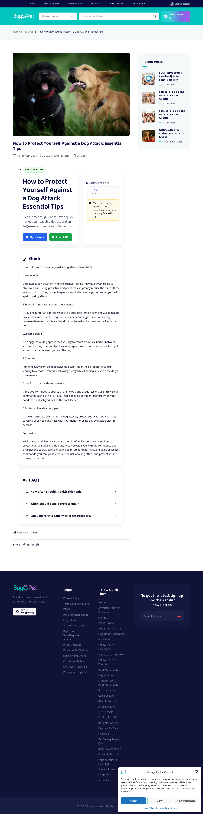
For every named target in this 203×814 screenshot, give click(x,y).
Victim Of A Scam (73, 625)
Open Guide (37, 237)
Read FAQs (62, 237)
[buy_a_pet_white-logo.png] (23, 16)
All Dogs (28, 31)
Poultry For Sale (107, 717)
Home (32, 3)
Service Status (106, 769)
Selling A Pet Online (75, 655)
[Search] (154, 16)
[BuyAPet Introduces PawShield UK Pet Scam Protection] (148, 79)
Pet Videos (104, 639)
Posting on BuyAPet (75, 672)
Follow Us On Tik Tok (110, 654)
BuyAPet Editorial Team (56, 155)
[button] (196, 772)
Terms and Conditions (166, 808)
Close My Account (109, 754)
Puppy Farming (72, 645)
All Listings (96, 3)
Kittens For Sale (75, 3)
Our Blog (103, 617)
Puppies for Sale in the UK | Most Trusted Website (172, 114)
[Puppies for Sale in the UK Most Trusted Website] (148, 117)
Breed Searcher (117, 3)
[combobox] (58, 16)
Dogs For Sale (106, 675)
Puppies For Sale (51, 3)
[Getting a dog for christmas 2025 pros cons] (148, 136)
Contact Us (104, 775)
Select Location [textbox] (53, 16)
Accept (133, 800)
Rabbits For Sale (108, 701)
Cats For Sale (106, 695)
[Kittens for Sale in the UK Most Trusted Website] (148, 98)
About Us (103, 780)
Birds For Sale (106, 706)
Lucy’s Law (69, 620)
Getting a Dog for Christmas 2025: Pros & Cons (171, 133)
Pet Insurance (139, 3)
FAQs (96, 193)
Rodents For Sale (108, 723)
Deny (160, 800)
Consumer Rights (73, 661)
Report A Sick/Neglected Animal (72, 635)
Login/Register (182, 3)
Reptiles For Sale (108, 728)
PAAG (66, 609)
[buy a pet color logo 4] (25, 587)
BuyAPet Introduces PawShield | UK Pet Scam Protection (170, 76)
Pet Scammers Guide (75, 614)
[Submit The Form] (179, 616)
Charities (103, 733)
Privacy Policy (147, 808)
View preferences (186, 800)
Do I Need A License (75, 666)
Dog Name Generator (111, 634)
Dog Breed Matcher (110, 628)
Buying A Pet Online (75, 650)
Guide (96, 190)
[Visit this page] (24, 545)
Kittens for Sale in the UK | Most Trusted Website (171, 95)
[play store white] (24, 611)
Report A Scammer (109, 749)
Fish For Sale (105, 712)
